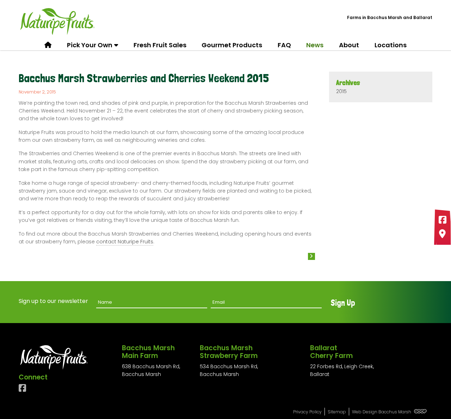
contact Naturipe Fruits (124, 241)
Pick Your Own (89, 45)
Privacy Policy (307, 412)
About (349, 45)
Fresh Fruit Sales (160, 45)
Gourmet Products (232, 45)
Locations (391, 45)
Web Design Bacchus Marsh (382, 412)
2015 (341, 91)
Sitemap (337, 412)
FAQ (284, 45)
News (314, 45)
